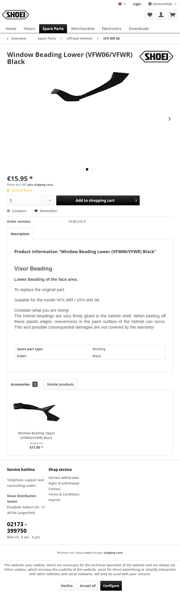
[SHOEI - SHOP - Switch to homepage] (15, 14)
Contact (54, 489)
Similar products (60, 384)
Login (137, 4)
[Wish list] (149, 14)
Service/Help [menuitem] (162, 4)
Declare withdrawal (64, 477)
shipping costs (113, 553)
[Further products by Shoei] (156, 59)
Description (20, 234)
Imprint (54, 500)
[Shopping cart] (172, 14)
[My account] (161, 14)
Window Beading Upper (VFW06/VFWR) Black (36, 435)
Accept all (88, 585)
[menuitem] (137, 4)
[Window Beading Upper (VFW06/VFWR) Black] (36, 412)
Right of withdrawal (64, 483)
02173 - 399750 (17, 527)
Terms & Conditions (64, 494)
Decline (67, 585)
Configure (111, 585)
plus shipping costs (40, 185)
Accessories (23, 384)
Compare (18, 211)
